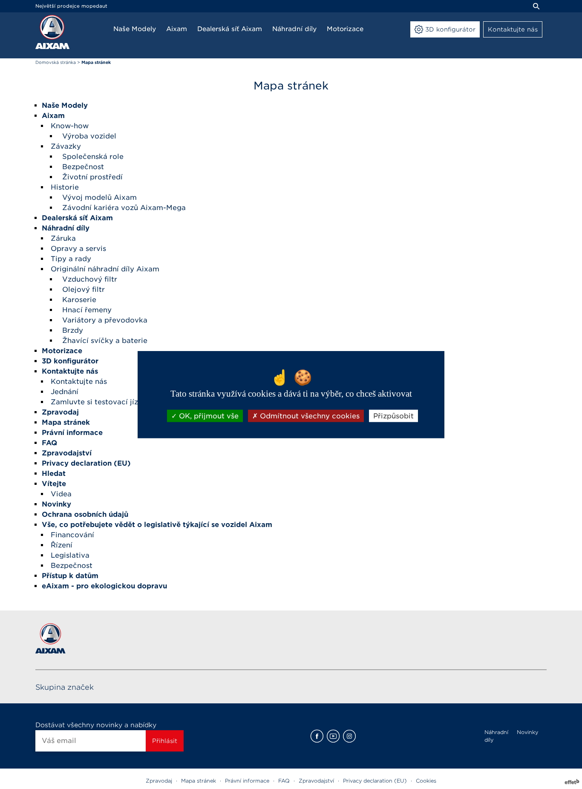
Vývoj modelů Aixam (99, 197)
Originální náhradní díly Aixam (105, 269)
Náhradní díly (496, 736)
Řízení (61, 545)
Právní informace (247, 780)
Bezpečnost (83, 167)
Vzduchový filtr (89, 279)
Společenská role (93, 157)
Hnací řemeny (87, 310)
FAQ (284, 780)
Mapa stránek (198, 780)
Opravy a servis (78, 249)
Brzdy (72, 330)
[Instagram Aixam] (349, 736)
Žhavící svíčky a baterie (104, 341)
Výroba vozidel (89, 136)
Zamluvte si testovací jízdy (99, 402)
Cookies (426, 780)
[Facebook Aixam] (317, 736)
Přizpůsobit (393, 416)
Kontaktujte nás (79, 381)
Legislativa (70, 555)
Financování (72, 535)
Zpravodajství (316, 780)
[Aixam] (52, 32)
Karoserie (79, 300)
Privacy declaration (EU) (375, 780)
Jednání (64, 392)
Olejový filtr (83, 289)
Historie (65, 187)
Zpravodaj (159, 780)
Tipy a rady (71, 259)
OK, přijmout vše (208, 416)
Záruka (63, 238)
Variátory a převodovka (104, 320)
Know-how (70, 126)
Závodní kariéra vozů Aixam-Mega (124, 208)
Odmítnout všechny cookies (309, 416)
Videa (61, 494)
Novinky (527, 732)
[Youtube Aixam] (333, 736)
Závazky (66, 146)
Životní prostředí (92, 177)
